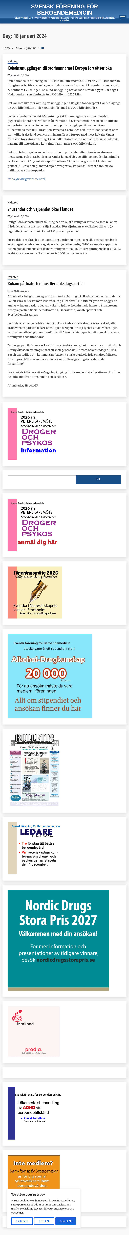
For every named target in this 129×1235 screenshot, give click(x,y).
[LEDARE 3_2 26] (35, 873)
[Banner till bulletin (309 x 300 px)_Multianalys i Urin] (34, 1055)
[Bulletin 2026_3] (34, 805)
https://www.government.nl (26, 179)
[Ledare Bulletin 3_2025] (50, 717)
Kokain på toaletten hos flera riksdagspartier (46, 283)
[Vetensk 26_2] (35, 458)
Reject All (44, 1221)
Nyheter (13, 61)
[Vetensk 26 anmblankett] (35, 549)
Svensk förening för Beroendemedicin (64, 9)
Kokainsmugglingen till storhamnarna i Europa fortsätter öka (60, 68)
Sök (98, 479)
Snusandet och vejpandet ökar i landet (40, 209)
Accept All (66, 1221)
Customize (22, 1221)
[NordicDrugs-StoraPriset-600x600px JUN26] (58, 989)
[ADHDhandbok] (35, 1138)
